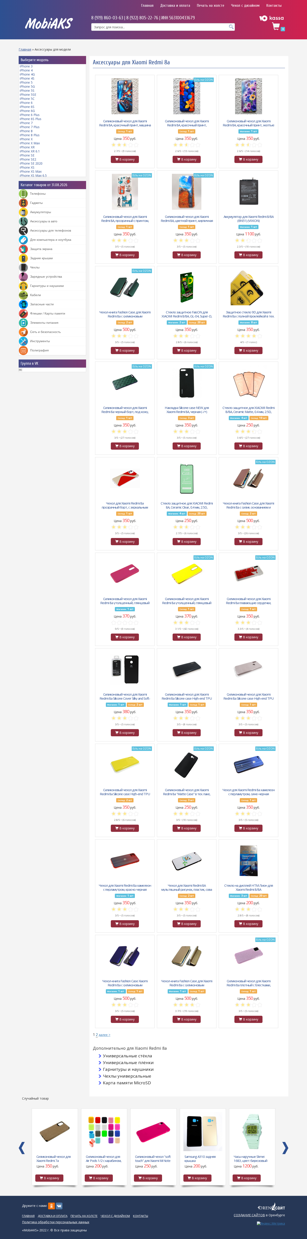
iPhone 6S (27, 107)
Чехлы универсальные (127, 1076)
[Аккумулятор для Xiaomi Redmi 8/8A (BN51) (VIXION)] (248, 192)
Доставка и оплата (175, 5)
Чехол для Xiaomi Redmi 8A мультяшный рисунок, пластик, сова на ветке (186, 887)
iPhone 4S (27, 78)
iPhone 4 (26, 70)
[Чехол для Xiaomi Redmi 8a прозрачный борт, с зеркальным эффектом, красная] (125, 478)
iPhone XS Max (31, 171)
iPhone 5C (27, 98)
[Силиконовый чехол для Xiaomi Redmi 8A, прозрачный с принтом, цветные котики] (125, 192)
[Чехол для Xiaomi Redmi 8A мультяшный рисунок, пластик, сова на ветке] (187, 861)
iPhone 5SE (28, 94)
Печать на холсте (210, 5)
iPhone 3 (26, 66)
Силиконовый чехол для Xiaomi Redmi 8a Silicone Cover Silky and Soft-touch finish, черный (125, 696)
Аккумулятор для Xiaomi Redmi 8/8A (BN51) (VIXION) (249, 218)
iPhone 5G (27, 86)
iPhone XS (27, 167)
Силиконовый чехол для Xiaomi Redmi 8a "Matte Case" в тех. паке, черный (186, 792)
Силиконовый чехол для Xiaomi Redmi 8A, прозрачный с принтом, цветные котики (125, 218)
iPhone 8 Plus (30, 135)
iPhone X (26, 139)
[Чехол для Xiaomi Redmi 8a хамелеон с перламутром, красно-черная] (125, 861)
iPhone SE (27, 155)
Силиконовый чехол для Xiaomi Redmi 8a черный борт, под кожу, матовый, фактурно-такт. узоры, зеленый (125, 409)
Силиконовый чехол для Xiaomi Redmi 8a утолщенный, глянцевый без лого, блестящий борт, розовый (125, 600)
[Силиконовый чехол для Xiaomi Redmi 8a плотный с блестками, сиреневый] (248, 956)
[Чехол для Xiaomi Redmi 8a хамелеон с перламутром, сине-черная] (248, 765)
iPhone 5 (26, 82)
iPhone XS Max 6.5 (33, 175)
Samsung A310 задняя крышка (200, 1158)
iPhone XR (27, 147)
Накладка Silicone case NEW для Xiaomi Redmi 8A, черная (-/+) (187, 409)
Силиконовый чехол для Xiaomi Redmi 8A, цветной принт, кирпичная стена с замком (187, 218)
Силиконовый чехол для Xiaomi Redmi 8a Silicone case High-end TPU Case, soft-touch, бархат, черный (187, 696)
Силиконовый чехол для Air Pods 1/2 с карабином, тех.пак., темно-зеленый (103, 1158)
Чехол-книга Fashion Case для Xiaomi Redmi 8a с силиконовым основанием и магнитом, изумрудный (124, 314)
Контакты (274, 5)
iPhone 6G (27, 111)
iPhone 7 (26, 123)
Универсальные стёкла (127, 1056)
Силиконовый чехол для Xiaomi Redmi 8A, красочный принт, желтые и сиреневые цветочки (248, 123)
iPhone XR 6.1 (30, 151)
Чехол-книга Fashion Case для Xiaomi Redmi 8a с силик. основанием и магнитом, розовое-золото (248, 505)
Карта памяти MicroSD (127, 1083)
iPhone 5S (27, 90)
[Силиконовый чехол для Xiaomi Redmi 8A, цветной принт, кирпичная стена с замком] (186, 192)
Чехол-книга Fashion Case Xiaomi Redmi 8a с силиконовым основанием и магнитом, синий (124, 983)
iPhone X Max (30, 143)
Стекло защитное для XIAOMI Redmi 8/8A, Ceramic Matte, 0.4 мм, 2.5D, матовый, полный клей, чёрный (248, 409)
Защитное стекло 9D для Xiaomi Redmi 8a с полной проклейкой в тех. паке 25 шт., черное (248, 314)
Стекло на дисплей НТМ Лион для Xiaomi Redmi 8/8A (248, 887)
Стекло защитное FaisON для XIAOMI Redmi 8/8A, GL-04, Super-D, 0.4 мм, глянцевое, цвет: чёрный (187, 314)
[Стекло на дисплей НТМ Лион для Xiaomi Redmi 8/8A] (248, 861)
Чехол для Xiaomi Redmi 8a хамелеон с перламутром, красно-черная (125, 887)
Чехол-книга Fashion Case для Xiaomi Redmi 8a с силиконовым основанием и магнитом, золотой (186, 983)
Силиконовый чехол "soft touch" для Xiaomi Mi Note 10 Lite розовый (153, 1158)
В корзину (126, 159)
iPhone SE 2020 (31, 163)
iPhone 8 (26, 131)
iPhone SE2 (28, 159)
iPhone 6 (26, 102)
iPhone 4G (27, 74)
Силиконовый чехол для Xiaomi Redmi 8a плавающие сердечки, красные (248, 600)
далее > (104, 1035)
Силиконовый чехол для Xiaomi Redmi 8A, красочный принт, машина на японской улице (125, 123)
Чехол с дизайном (245, 5)
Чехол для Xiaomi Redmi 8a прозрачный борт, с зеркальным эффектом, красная (125, 505)
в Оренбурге (259, 1215)
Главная (147, 5)
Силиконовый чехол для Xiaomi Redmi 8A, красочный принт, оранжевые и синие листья (187, 123)
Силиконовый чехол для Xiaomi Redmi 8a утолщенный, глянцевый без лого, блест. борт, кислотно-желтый (186, 600)
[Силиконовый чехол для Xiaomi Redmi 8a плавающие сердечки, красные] (248, 574)
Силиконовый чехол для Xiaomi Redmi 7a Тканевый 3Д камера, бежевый (53, 1158)
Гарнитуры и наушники (128, 1069)
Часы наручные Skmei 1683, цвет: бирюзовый (250, 1158)
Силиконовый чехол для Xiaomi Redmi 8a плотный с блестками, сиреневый (249, 983)
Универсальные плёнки (128, 1062)
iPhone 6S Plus (30, 119)
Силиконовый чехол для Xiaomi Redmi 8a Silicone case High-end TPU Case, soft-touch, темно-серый (248, 696)
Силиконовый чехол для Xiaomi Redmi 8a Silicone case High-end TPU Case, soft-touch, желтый (125, 792)
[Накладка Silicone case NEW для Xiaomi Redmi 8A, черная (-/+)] (187, 383)
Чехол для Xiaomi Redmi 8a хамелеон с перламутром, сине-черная (248, 792)
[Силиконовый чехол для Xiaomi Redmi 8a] (187, 765)
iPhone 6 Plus (30, 115)
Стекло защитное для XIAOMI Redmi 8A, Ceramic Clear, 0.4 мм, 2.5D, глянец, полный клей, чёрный (187, 505)
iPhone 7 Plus (30, 127)
